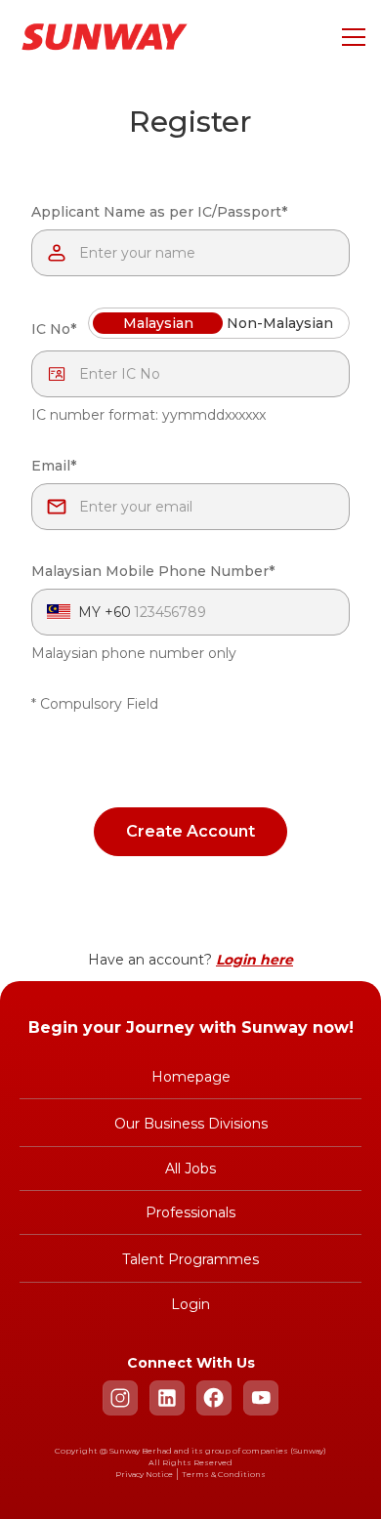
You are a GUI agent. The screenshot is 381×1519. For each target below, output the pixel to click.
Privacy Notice (144, 1474)
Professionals (190, 1212)
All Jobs (190, 1168)
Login (190, 1304)
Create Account (190, 831)
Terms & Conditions (224, 1474)
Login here (254, 959)
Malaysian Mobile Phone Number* (153, 571)
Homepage (191, 1077)
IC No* (53, 329)
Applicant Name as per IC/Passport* (159, 212)
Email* (53, 465)
